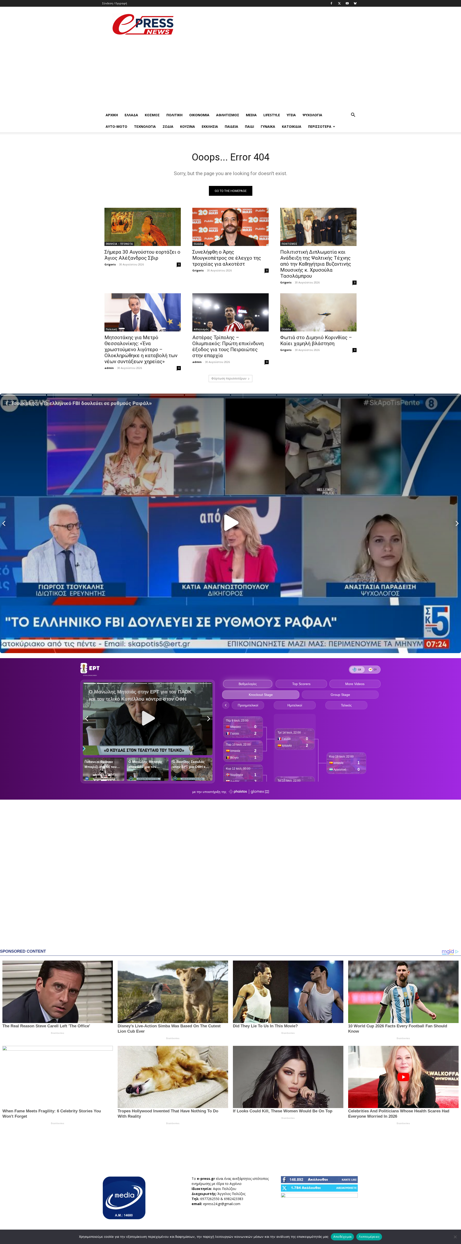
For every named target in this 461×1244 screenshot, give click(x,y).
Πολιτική (174, 115)
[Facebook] (331, 3)
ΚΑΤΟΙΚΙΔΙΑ (291, 126)
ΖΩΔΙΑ (168, 126)
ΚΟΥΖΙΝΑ (187, 126)
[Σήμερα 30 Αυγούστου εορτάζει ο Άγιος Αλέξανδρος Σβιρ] (142, 227)
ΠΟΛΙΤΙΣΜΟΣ (289, 243)
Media (251, 115)
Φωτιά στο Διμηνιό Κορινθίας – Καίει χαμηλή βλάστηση (316, 340)
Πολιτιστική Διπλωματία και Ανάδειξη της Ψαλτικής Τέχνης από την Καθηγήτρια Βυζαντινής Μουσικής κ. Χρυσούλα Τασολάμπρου (315, 264)
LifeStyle (271, 115)
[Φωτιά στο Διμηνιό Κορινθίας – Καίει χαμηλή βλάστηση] (318, 312)
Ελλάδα (131, 115)
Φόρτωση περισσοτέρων (228, 378)
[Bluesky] (355, 3)
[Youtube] (347, 3)
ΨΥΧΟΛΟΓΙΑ (312, 115)
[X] (339, 3)
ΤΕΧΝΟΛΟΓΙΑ (145, 126)
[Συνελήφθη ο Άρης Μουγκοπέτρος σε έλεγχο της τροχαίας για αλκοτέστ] (230, 227)
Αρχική (112, 115)
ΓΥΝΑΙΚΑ (268, 126)
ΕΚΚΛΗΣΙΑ (210, 126)
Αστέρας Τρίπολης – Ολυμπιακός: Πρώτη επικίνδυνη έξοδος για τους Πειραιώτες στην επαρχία (228, 346)
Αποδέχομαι (342, 1236)
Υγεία (291, 115)
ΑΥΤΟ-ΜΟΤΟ (116, 126)
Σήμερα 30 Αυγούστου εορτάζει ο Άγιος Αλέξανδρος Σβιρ (142, 255)
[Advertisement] (271, 24)
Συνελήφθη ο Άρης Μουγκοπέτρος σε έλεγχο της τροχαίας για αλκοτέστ (226, 258)
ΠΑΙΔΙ (249, 126)
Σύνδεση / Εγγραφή (114, 3)
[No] (455, 1236)
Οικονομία (199, 115)
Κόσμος (152, 115)
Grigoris (110, 264)
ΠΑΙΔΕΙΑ (231, 126)
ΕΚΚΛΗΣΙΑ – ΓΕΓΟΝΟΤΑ (119, 243)
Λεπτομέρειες (369, 1236)
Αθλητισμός (227, 115)
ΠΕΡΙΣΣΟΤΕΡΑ (319, 126)
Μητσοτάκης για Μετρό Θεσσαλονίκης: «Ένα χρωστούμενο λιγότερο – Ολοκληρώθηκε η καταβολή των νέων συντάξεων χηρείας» (140, 349)
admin (109, 368)
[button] (353, 115)
